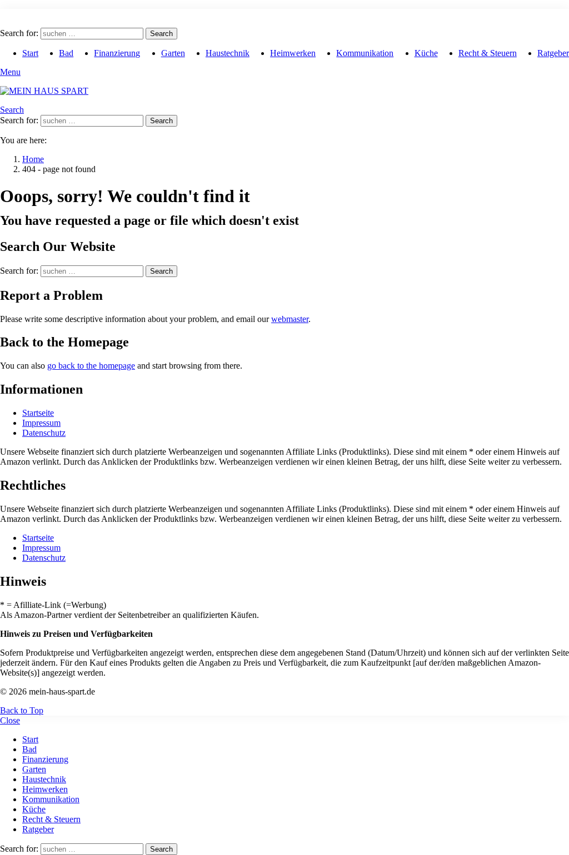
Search (161, 33)
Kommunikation (364, 53)
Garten (173, 53)
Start (30, 53)
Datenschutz (44, 432)
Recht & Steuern (487, 53)
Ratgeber (553, 53)
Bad (66, 53)
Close (10, 720)
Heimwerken (293, 53)
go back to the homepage (91, 365)
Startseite (38, 413)
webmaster (289, 319)
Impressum (41, 423)
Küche (426, 53)
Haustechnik (227, 53)
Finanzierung (117, 53)
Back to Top (21, 710)
